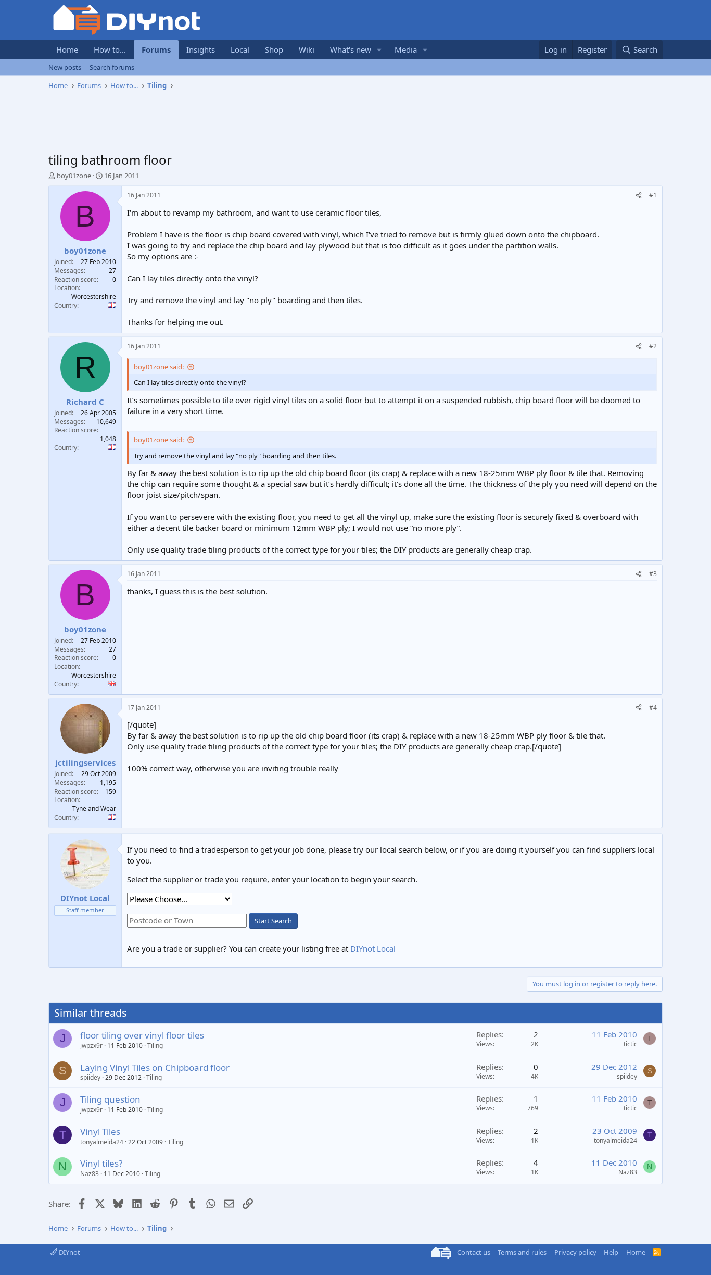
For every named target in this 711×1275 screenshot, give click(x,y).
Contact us (473, 1252)
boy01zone (74, 175)
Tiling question (110, 1099)
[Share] (638, 196)
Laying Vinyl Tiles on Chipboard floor (155, 1067)
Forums (156, 49)
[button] (379, 49)
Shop (274, 49)
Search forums (112, 67)
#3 (653, 573)
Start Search (273, 921)
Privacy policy (575, 1252)
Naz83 (89, 1173)
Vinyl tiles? (101, 1163)
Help (611, 1252)
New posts (64, 67)
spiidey (90, 1077)
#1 (653, 195)
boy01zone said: (159, 366)
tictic (630, 1044)
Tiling (155, 1045)
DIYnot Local (373, 948)
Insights (200, 49)
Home (67, 49)
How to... (110, 49)
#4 (653, 707)
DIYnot (68, 1252)
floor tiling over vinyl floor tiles (142, 1035)
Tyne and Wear (94, 808)
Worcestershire (93, 296)
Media (406, 49)
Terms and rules (522, 1252)
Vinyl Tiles (100, 1132)
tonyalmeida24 (101, 1142)
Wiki (306, 49)
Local (240, 49)
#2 (653, 346)
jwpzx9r (91, 1045)
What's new (350, 49)
